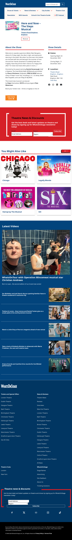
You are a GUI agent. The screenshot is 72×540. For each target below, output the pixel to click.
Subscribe (57, 131)
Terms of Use (48, 533)
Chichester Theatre (7, 417)
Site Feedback (41, 478)
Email (13, 131)
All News (40, 463)
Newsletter (11, 15)
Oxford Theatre (42, 455)
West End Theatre (43, 409)
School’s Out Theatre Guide (40, 15)
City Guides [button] (46, 11)
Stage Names (41, 470)
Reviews (39, 401)
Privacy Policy (39, 533)
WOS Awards (23, 15)
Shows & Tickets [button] (13, 11)
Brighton (24, 35)
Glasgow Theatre (6, 405)
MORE (65, 151)
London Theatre (6, 398)
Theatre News (41, 398)
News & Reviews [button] (30, 11)
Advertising (41, 474)
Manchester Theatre (8, 432)
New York (4, 474)
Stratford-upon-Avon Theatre (10, 436)
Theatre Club (60, 11)
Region (35, 131)
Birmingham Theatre (8, 413)
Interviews (40, 405)
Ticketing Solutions (43, 486)
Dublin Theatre (6, 401)
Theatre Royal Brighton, (29, 32)
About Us (40, 482)
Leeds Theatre (5, 424)
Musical (25, 39)
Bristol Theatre (42, 424)
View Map (53, 80)
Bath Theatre (5, 409)
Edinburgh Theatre (7, 421)
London (3, 470)
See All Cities (5, 440)
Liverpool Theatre (7, 428)
